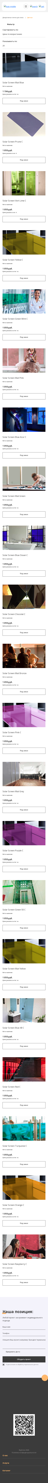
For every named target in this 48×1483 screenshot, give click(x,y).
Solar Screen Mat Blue (13, 82)
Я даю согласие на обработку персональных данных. (22, 1364)
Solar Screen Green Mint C (15, 318)
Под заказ (24, 101)
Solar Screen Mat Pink (13, 378)
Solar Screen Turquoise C (15, 1146)
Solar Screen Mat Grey (13, 791)
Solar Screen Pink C (12, 732)
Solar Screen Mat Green (14, 496)
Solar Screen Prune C (13, 141)
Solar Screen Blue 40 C (13, 1027)
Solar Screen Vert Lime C (14, 200)
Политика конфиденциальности (24, 1453)
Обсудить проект (24, 1359)
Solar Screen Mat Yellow (14, 968)
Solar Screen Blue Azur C (14, 437)
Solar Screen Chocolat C (14, 614)
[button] (34, 6)
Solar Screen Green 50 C (14, 909)
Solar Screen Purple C (13, 850)
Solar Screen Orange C (13, 1205)
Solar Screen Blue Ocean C (15, 555)
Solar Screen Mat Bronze (14, 673)
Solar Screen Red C (11, 1086)
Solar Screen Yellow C (13, 259)
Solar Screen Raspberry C (15, 1264)
